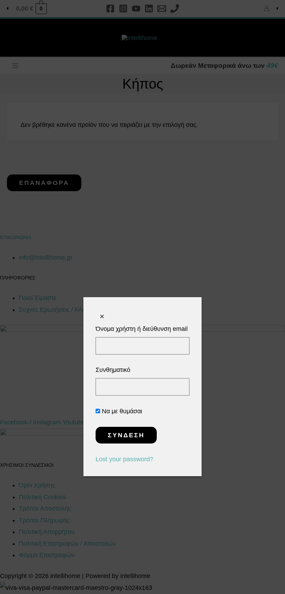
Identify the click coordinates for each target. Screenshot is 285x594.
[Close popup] (102, 316)
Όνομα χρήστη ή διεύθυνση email (142, 328)
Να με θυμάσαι (121, 411)
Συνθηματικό (113, 369)
